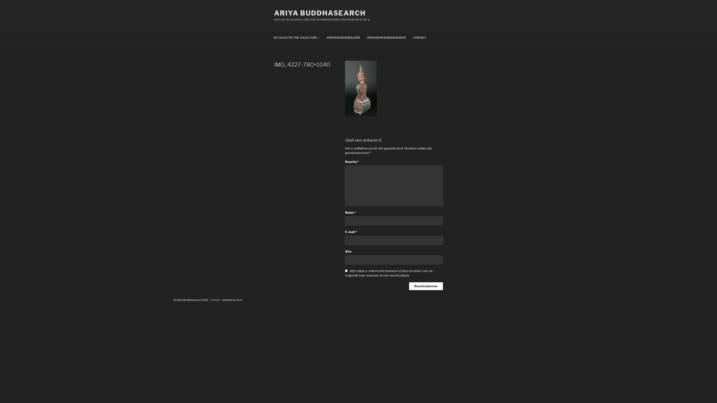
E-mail (351, 232)
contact (215, 300)
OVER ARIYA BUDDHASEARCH (386, 37)
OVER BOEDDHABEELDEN (343, 37)
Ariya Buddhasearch (320, 13)
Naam (350, 212)
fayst (239, 300)
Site (348, 251)
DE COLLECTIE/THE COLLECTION (295, 37)
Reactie (352, 162)
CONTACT (419, 37)
